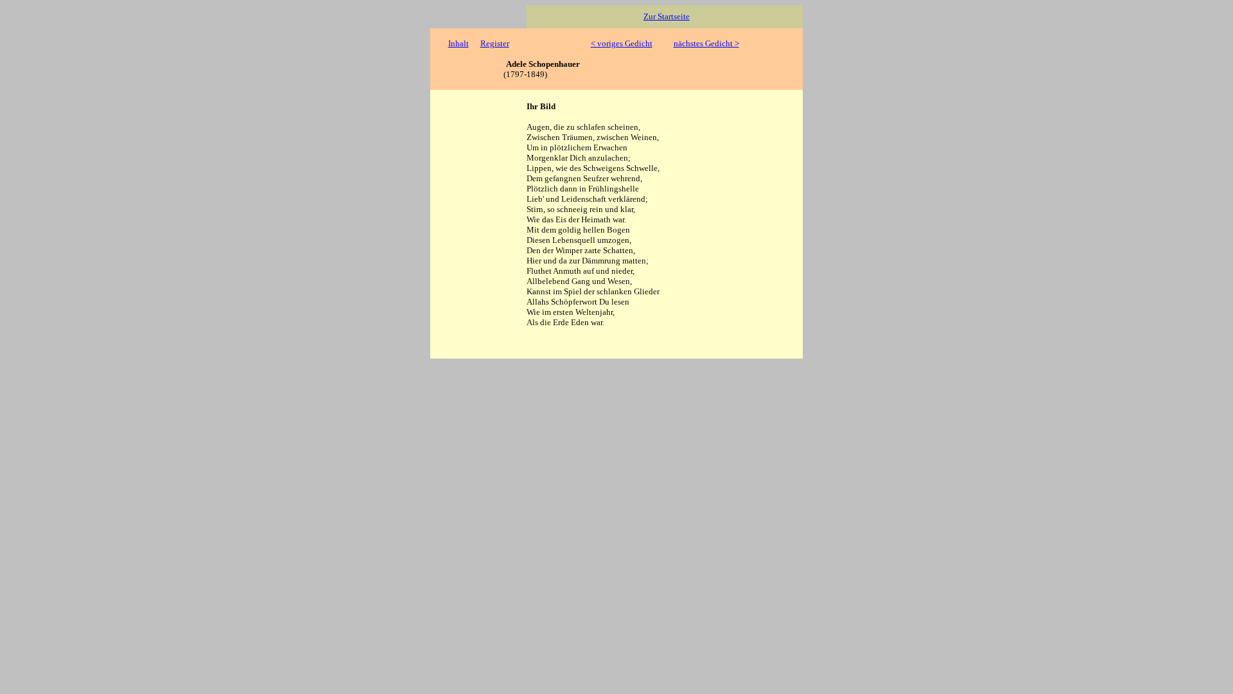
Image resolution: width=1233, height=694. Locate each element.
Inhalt (458, 43)
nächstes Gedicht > (706, 43)
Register (494, 43)
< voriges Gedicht (621, 43)
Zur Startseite (666, 16)
